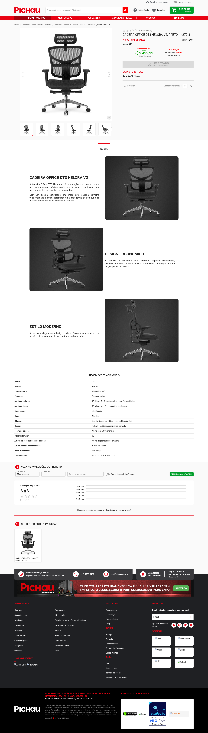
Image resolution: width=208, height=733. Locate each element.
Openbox (18, 651)
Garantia (109, 639)
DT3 (130, 44)
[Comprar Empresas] (104, 588)
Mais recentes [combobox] (23, 474)
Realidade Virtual (62, 645)
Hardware (18, 610)
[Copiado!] (185, 86)
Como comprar (112, 644)
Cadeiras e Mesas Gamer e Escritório (70, 620)
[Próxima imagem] (109, 74)
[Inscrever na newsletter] (190, 617)
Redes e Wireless (62, 635)
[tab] (26, 129)
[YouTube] (191, 625)
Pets (57, 651)
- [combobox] (43, 474)
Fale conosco (111, 668)
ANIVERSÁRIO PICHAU (122, 18)
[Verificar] (130, 715)
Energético (18, 645)
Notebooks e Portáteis (64, 625)
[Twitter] (185, 625)
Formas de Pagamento (115, 648)
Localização (111, 614)
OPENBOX (150, 18)
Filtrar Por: (46, 472)
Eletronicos (19, 625)
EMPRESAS (179, 18)
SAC (108, 664)
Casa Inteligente (21, 640)
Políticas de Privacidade (116, 677)
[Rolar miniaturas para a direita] (110, 129)
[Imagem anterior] (23, 74)
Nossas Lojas (112, 619)
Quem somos (111, 610)
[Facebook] (173, 625)
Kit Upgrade (60, 615)
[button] (125, 85)
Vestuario (59, 630)
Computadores (20, 615)
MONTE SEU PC (65, 18)
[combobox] (86, 10)
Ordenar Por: (21, 472)
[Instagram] (179, 625)
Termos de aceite (113, 673)
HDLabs (66, 718)
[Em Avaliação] (157, 714)
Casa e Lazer (60, 640)
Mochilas (18, 630)
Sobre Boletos (112, 653)
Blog (108, 624)
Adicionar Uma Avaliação (181, 474)
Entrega (109, 634)
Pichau (59, 718)
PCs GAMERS (94, 18)
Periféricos (60, 610)
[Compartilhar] (191, 85)
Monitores (18, 620)
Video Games (20, 635)
